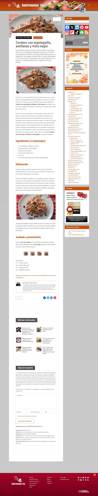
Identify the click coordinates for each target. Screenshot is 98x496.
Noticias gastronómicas (73, 129)
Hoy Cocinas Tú (71, 120)
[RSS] (88, 480)
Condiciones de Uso (64, 479)
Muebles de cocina (72, 127)
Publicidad (49, 483)
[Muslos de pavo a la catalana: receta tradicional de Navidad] (19, 340)
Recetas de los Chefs (73, 160)
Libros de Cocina (72, 121)
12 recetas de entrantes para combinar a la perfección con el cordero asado (48, 341)
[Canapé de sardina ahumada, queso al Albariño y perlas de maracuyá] (19, 349)
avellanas (18, 275)
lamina (25, 244)
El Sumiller (73, 107)
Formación (70, 116)
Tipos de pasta (74, 125)
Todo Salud (70, 171)
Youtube (86, 27)
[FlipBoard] (80, 480)
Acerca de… (49, 477)
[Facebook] (78, 477)
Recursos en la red (72, 164)
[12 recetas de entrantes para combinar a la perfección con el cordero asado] (39, 340)
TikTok (77, 32)
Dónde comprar (71, 99)
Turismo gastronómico (73, 177)
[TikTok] (83, 480)
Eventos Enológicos (75, 108)
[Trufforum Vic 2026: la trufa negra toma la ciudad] (39, 329)
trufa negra (50, 275)
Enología (70, 101)
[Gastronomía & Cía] (28, 5)
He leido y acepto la (27, 416)
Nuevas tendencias (72, 131)
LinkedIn (77, 27)
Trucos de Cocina (72, 175)
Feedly (81, 32)
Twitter (72, 27)
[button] (9, 5)
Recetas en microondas (76, 158)
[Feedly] (85, 480)
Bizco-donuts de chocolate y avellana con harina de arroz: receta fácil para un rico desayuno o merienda (28, 331)
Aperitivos (73, 138)
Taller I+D (70, 167)
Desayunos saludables (75, 142)
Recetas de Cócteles (75, 94)
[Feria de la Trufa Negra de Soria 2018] (59, 19)
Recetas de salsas (75, 156)
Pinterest (81, 27)
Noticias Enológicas (75, 110)
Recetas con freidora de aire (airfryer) (76, 132)
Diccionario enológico (75, 105)
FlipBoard (72, 32)
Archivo (48, 479)
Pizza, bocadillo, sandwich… (77, 151)
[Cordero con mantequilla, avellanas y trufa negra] (25, 253)
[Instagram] (78, 480)
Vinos (72, 112)
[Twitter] (80, 477)
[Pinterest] (85, 477)
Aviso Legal (62, 477)
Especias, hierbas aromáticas (77, 145)
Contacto (49, 481)
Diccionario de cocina (73, 97)
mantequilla (24, 275)
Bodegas (72, 103)
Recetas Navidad (42, 275)
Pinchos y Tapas (74, 149)
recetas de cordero (33, 275)
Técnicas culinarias (72, 169)
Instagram (67, 32)
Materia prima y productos (74, 123)
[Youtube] (88, 477)
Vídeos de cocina (72, 182)
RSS (86, 32)
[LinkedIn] (83, 477)
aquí (19, 443)
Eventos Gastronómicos (73, 114)
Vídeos (69, 180)
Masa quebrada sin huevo (78, 234)
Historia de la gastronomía (74, 118)
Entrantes (73, 143)
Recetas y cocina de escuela (74, 162)
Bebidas (70, 92)
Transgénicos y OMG (72, 173)
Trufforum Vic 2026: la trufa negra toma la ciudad (47, 329)
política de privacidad (31, 416)
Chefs (69, 96)
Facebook (67, 27)
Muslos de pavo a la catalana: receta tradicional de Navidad (27, 340)
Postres (72, 153)
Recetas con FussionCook (76, 155)
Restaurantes (71, 166)
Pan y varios (73, 147)
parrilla (40, 178)
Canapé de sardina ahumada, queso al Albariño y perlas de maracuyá (27, 350)
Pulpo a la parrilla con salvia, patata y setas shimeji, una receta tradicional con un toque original (48, 350)
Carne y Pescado (38, 37)
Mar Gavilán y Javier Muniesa (24, 37)
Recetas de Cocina (72, 136)
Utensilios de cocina (72, 179)
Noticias (31, 477)
